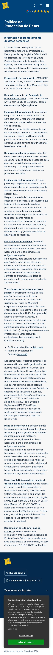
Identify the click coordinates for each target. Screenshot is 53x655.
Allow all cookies (25, 642)
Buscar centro (17, 573)
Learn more (12, 629)
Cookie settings (26, 636)
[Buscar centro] (41, 5)
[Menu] (47, 5)
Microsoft (38, 347)
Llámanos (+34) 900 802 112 (24, 580)
